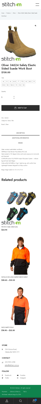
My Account (7, 401)
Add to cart (22, 108)
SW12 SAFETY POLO (7, 327)
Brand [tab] (20, 143)
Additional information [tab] (20, 138)
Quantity (3, 91)
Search (20, 401)
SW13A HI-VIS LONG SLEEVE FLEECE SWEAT (14, 277)
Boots (9, 121)
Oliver (7, 124)
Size (3, 78)
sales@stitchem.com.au (12, 365)
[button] (35, 25)
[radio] (3, 81)
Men (12, 121)
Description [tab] (20, 133)
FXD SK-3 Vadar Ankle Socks (9, 227)
